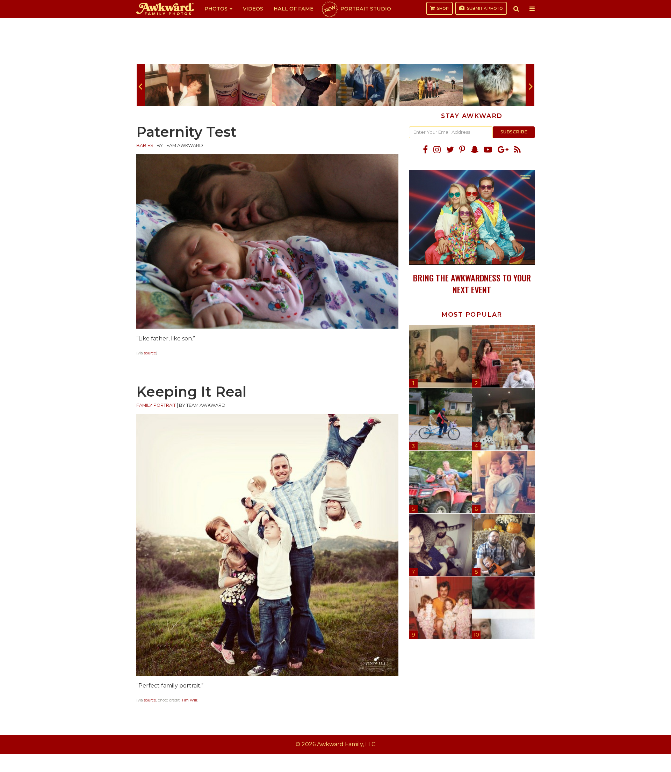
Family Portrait (156, 405)
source (150, 353)
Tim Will (189, 700)
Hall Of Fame (293, 9)
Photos (216, 9)
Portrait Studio (357, 8)
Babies (144, 145)
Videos (253, 9)
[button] (516, 8)
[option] (177, 85)
